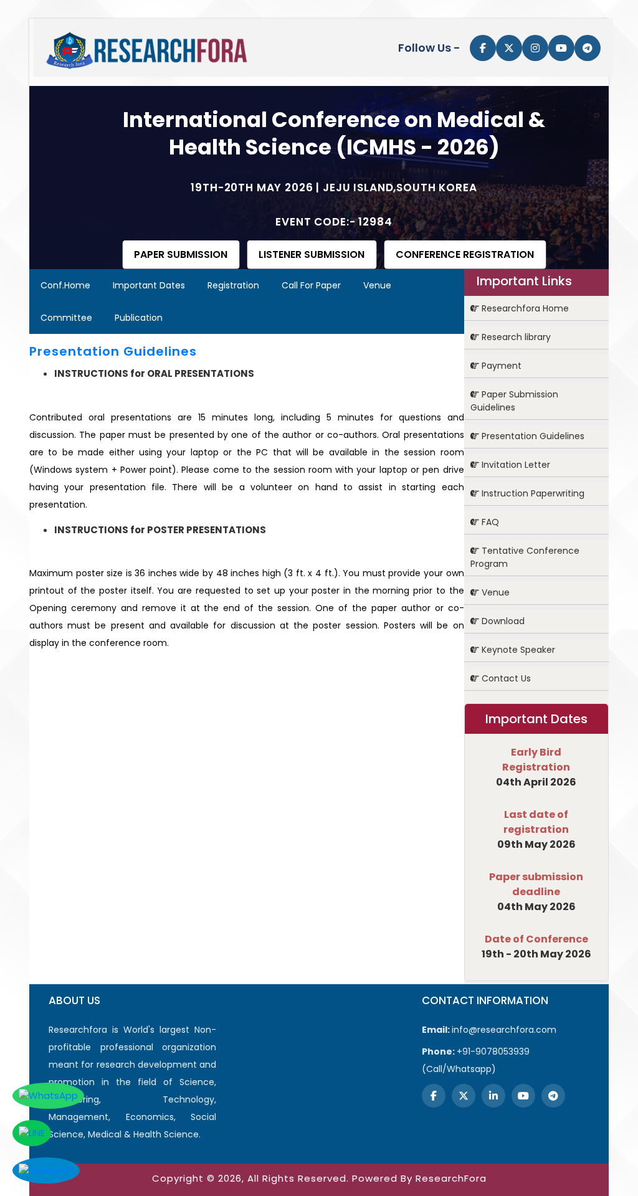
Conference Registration (465, 254)
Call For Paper (311, 285)
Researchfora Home (524, 308)
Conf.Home (65, 285)
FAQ (489, 522)
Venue (377, 285)
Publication (139, 317)
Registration (233, 285)
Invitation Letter (514, 464)
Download (502, 621)
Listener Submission (311, 254)
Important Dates (149, 285)
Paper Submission (180, 254)
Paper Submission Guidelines (514, 401)
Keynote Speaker (517, 649)
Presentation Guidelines (531, 436)
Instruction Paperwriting (531, 493)
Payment (500, 365)
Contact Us (505, 678)
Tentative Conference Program (524, 557)
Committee (66, 317)
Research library (515, 337)
